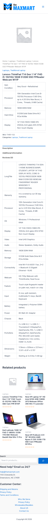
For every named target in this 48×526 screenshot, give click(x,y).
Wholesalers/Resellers (24, 505)
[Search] (43, 461)
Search (3, 456)
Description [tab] (7, 148)
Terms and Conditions (9, 495)
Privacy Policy (5, 492)
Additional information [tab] (12, 153)
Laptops (12, 61)
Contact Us (24, 511)
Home (4, 61)
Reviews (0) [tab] (7, 158)
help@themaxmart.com (10, 472)
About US (24, 508)
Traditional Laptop (24, 61)
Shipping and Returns (9, 489)
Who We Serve (24, 499)
